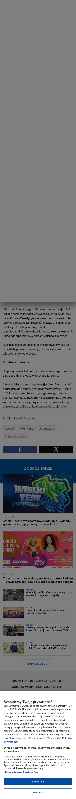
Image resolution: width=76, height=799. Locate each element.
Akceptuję (38, 781)
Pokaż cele (38, 792)
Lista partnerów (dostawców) (21, 772)
